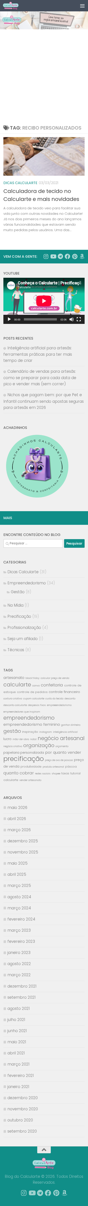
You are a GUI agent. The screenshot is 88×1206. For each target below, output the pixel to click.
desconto (70, 698)
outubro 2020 (20, 1120)
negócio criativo (12, 746)
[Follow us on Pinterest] (74, 256)
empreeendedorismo (59, 705)
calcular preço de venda (55, 678)
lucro (7, 738)
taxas (65, 773)
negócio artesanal (61, 738)
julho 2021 (16, 1019)
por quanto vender (63, 752)
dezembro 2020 (22, 1098)
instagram (45, 732)
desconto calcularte (15, 705)
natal (33, 739)
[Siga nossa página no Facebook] (67, 256)
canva (36, 685)
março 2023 (19, 930)
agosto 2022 (19, 963)
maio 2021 (16, 1042)
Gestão (18, 592)
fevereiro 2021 (20, 1075)
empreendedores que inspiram (21, 711)
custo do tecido (54, 698)
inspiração (30, 732)
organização (38, 745)
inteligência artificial (65, 732)
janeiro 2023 (18, 952)
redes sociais (43, 773)
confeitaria (52, 685)
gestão (12, 731)
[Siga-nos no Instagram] (46, 256)
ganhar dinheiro (70, 725)
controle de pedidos (32, 692)
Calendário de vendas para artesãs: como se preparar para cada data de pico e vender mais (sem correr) (39, 378)
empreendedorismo (29, 717)
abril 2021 (16, 1053)
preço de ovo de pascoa (59, 760)
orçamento (62, 746)
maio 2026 (17, 807)
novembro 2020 (22, 1109)
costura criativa (12, 698)
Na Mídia (15, 605)
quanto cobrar (18, 773)
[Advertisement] (44, 76)
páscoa (71, 766)
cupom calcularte (33, 698)
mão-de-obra (21, 739)
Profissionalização (24, 627)
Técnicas (15, 650)
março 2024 (19, 908)
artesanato (13, 677)
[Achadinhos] (82, 256)
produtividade (31, 766)
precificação (23, 758)
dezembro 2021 (22, 986)
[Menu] (82, 5)
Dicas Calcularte (20, 182)
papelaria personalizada (23, 752)
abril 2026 (16, 818)
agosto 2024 (19, 897)
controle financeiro (64, 691)
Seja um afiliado (22, 638)
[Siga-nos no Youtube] (53, 256)
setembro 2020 (22, 1131)
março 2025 (19, 885)
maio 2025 (17, 863)
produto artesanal (53, 766)
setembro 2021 (21, 997)
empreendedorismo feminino (31, 724)
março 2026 (19, 830)
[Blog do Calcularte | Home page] (13, 6)
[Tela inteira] (78, 319)
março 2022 (19, 975)
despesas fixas (37, 705)
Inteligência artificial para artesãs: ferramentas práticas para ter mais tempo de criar (37, 354)
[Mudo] (71, 319)
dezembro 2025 (22, 841)
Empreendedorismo (26, 583)
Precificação (19, 616)
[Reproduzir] (9, 319)
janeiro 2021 (18, 1086)
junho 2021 (17, 1030)
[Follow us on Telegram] (60, 256)
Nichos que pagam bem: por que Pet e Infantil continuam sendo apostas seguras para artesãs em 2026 (43, 401)
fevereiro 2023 (21, 941)
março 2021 (18, 1064)
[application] (44, 301)
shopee (56, 773)
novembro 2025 (22, 852)
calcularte (17, 684)
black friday (32, 678)
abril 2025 (16, 874)
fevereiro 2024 (21, 919)
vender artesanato (30, 780)
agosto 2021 (18, 1008)
